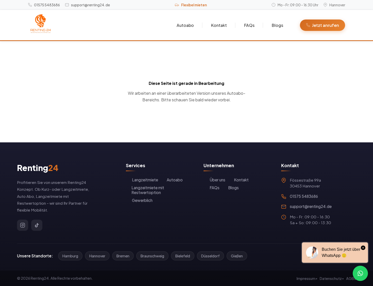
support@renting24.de (311, 206)
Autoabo (185, 25)
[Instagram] (22, 225)
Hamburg (70, 256)
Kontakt (219, 25)
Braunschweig (152, 256)
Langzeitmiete (145, 179)
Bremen (122, 256)
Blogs (277, 25)
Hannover (97, 256)
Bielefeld (182, 256)
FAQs (249, 25)
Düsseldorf (210, 256)
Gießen (237, 256)
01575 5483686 (304, 196)
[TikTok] (36, 225)
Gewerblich (142, 200)
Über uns (217, 179)
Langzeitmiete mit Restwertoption (147, 190)
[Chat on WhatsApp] (360, 273)
